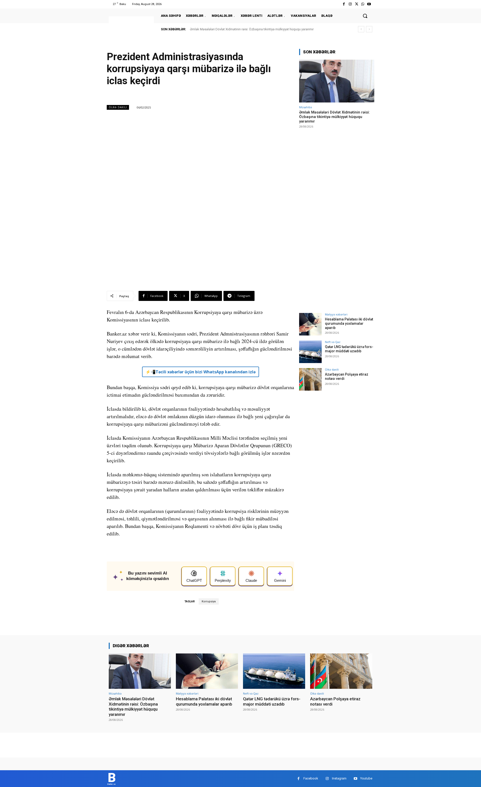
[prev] (361, 29)
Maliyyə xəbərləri (336, 314)
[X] (356, 4)
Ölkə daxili (118, 107)
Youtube (366, 778)
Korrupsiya (209, 601)
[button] (365, 16)
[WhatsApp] (363, 4)
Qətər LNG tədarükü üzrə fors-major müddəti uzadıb (349, 349)
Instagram (339, 778)
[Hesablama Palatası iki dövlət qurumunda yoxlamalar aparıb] (310, 324)
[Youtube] (369, 4)
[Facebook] (344, 4)
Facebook (310, 778)
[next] (369, 29)
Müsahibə (305, 107)
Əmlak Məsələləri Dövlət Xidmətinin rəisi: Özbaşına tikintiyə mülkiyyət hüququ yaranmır (252, 29)
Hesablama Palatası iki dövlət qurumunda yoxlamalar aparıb (349, 323)
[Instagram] (350, 4)
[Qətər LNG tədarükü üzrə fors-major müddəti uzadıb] (310, 352)
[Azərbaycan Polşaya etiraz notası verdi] (310, 379)
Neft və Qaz (332, 342)
